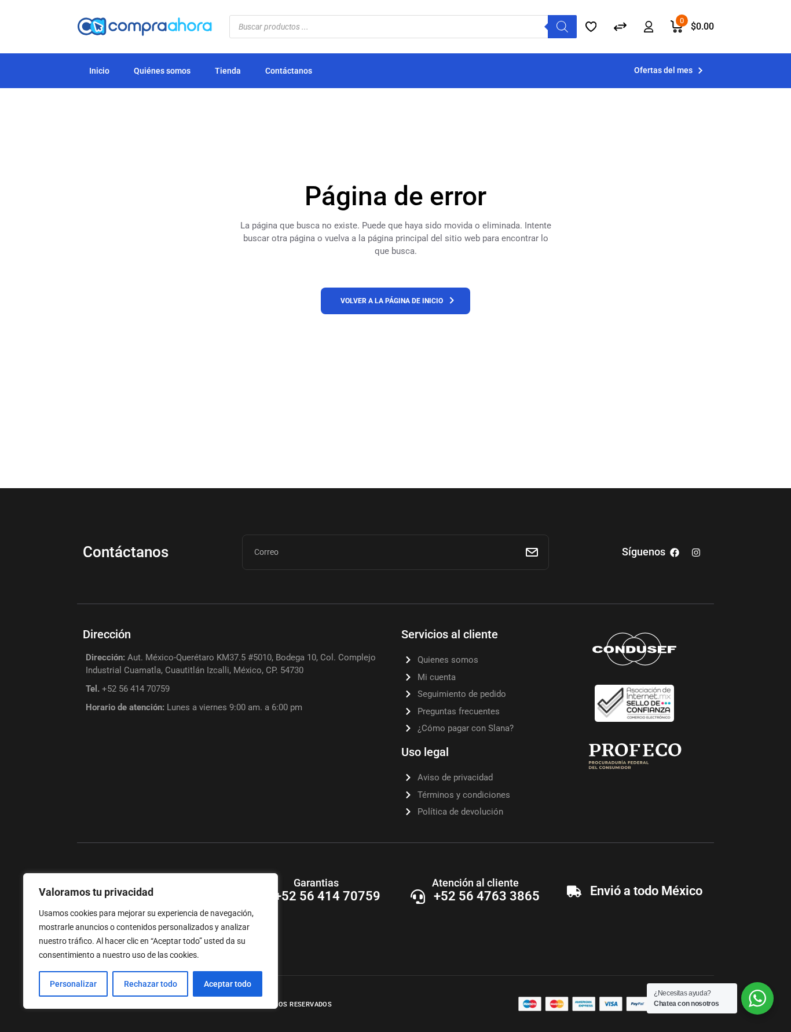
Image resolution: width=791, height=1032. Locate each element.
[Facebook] (674, 552)
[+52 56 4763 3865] (418, 896)
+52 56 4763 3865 (487, 896)
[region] (150, 941)
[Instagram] (696, 552)
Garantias (316, 883)
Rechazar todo (150, 984)
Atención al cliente (475, 883)
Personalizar (73, 984)
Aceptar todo (227, 984)
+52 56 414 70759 (327, 896)
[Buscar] (562, 26)
